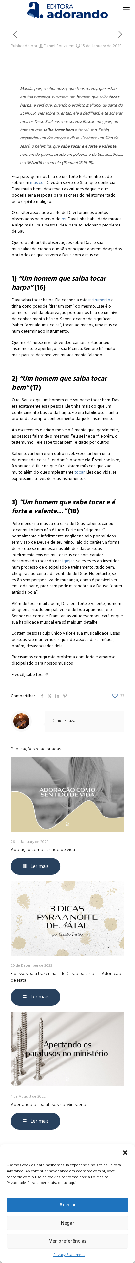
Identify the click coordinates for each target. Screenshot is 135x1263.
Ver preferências (67, 1241)
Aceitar (67, 1205)
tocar (80, 472)
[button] (125, 1152)
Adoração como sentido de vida (43, 849)
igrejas (68, 561)
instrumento (99, 300)
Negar (67, 1223)
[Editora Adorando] (67, 10)
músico (37, 182)
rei (64, 219)
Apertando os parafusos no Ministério (48, 1104)
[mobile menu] (126, 9)
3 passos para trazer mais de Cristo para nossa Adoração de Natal (66, 977)
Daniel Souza (56, 46)
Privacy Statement (69, 1255)
